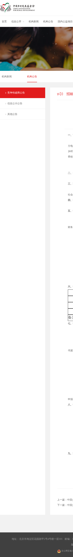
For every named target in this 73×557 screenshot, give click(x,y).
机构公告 (48, 21)
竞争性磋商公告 (16, 92)
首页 (4, 21)
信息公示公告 (14, 103)
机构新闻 (34, 21)
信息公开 (16, 21)
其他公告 (12, 114)
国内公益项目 (65, 21)
